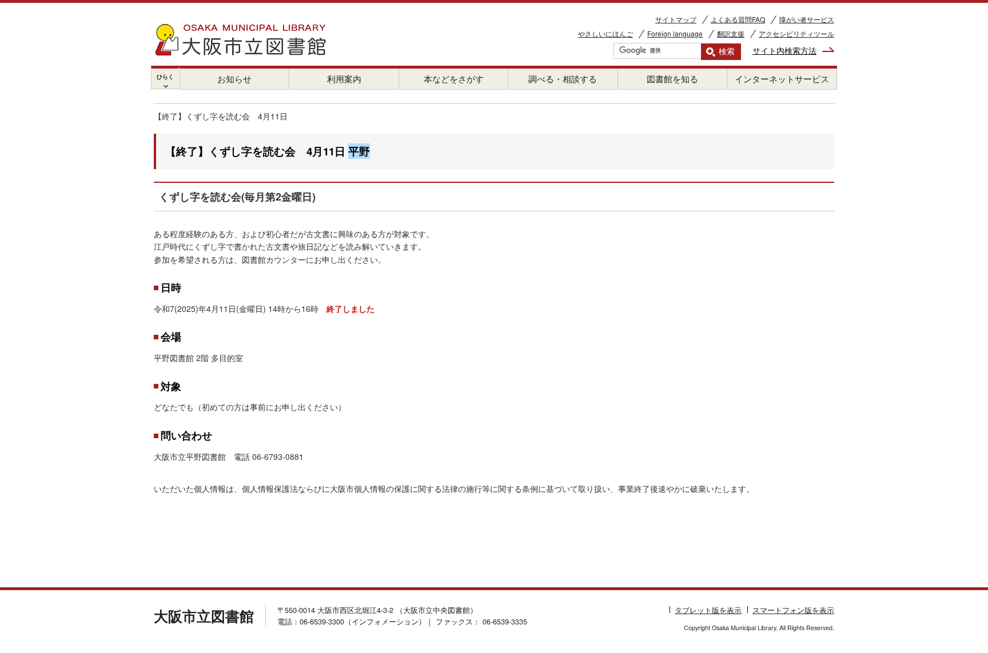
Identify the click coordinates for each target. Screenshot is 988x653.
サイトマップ (675, 19)
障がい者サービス (806, 19)
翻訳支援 (730, 33)
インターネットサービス (782, 79)
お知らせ (234, 79)
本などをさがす (454, 79)
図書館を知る (672, 79)
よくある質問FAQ (738, 19)
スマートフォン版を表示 (793, 610)
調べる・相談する (562, 79)
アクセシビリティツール (796, 33)
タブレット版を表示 (708, 610)
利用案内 (344, 79)
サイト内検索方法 (784, 50)
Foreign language (675, 33)
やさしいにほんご (605, 33)
